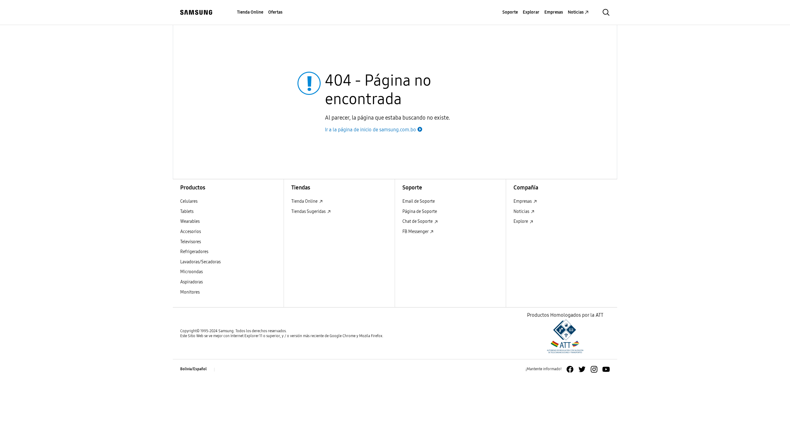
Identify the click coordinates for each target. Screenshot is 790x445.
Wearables (190, 221)
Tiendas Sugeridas (308, 211)
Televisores (190, 241)
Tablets (186, 211)
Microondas (191, 271)
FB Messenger (415, 231)
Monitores (190, 292)
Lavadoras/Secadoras (200, 262)
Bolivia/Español (193, 369)
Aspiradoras (191, 282)
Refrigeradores (194, 251)
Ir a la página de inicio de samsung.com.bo (370, 130)
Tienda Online (304, 201)
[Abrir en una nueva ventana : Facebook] (570, 369)
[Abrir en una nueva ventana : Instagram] (594, 369)
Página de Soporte (419, 211)
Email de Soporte (418, 201)
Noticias (522, 211)
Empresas (523, 201)
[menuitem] (250, 12)
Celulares (189, 201)
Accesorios (190, 231)
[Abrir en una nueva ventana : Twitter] (582, 369)
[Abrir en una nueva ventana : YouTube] (606, 369)
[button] (606, 12)
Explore (521, 221)
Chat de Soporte (418, 221)
